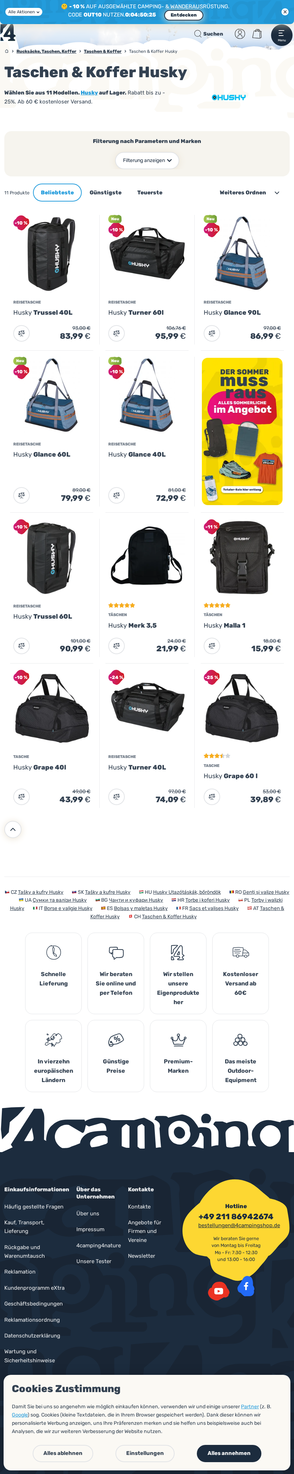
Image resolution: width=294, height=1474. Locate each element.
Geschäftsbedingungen (33, 1303)
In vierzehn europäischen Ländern (53, 1070)
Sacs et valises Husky (214, 908)
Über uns (87, 1213)
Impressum (90, 1229)
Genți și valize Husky (266, 892)
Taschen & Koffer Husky (169, 917)
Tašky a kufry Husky (40, 892)
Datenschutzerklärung (32, 1335)
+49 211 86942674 (236, 1216)
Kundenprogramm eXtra (34, 1288)
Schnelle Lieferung (53, 979)
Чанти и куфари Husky (136, 900)
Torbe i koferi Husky (207, 900)
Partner (250, 1407)
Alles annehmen (229, 1453)
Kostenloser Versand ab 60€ (240, 983)
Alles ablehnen (62, 1453)
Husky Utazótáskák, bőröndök (187, 892)
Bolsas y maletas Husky (141, 908)
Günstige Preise (116, 1066)
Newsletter (141, 1256)
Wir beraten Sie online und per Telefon (116, 983)
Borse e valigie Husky (68, 908)
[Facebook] (246, 1286)
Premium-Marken (178, 1066)
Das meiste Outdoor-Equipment (240, 1070)
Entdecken (184, 15)
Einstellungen (145, 1453)
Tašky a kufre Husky (108, 892)
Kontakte (139, 1206)
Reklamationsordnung (32, 1320)
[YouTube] (218, 1291)
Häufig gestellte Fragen (33, 1206)
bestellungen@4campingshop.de (239, 1225)
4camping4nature (98, 1245)
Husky (89, 92)
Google (20, 1415)
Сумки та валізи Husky (60, 900)
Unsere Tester (94, 1261)
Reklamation (19, 1272)
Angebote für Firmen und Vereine (144, 1231)
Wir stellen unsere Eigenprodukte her (178, 988)
